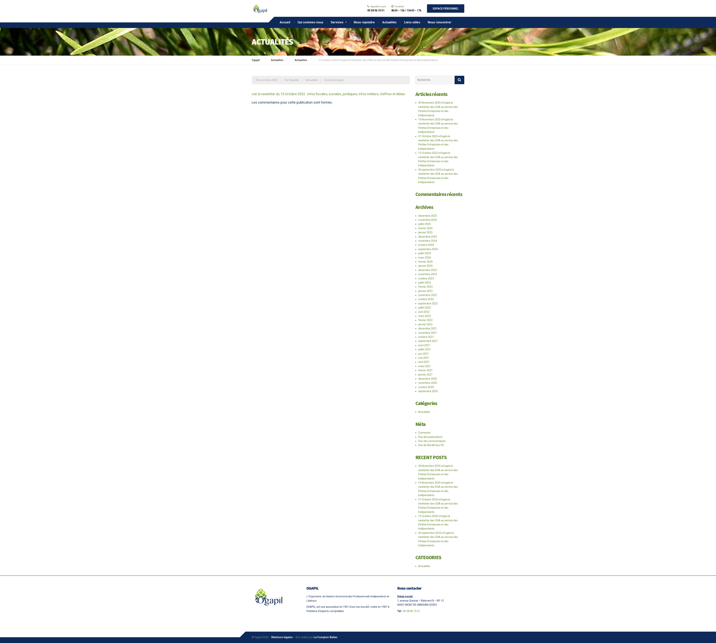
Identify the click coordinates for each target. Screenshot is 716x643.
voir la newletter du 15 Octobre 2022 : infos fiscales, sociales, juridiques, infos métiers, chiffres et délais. (329, 94)
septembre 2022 (428, 303)
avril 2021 (424, 361)
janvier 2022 (425, 324)
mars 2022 (424, 316)
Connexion (424, 432)
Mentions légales (282, 637)
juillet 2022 (424, 307)
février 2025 (425, 228)
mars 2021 (424, 366)
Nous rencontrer (439, 22)
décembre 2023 (427, 270)
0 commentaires (334, 80)
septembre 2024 (428, 249)
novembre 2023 (427, 274)
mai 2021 (423, 357)
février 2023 (425, 286)
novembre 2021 (427, 332)
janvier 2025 (425, 232)
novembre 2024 (427, 240)
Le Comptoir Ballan (325, 637)
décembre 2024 (427, 236)
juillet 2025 (424, 223)
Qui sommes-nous (310, 22)
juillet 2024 (424, 253)
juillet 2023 (424, 282)
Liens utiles (412, 22)
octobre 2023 (426, 278)
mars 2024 (424, 257)
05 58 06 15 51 (411, 611)
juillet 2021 (424, 349)
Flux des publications (430, 436)
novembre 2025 (427, 219)
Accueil (285, 22)
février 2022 (425, 320)
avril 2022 (424, 311)
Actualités (389, 22)
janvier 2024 (425, 265)
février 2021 (425, 370)
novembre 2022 (427, 295)
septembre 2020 (428, 391)
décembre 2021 (427, 328)
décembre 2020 (427, 378)
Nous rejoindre (364, 22)
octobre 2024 (426, 244)
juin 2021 (423, 353)
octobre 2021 (426, 336)
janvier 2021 (425, 374)
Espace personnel (446, 8)
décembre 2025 (427, 215)
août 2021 (424, 345)
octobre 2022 (426, 299)
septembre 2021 (428, 341)
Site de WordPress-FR (431, 445)
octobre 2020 (426, 387)
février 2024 (425, 261)
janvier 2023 (425, 290)
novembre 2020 (427, 382)
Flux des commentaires (432, 441)
